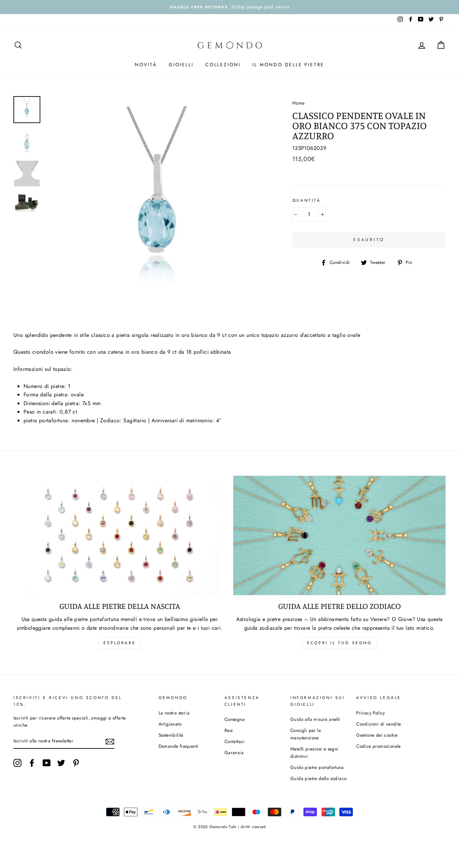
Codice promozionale (378, 746)
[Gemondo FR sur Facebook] (32, 763)
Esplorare (119, 643)
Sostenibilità (171, 735)
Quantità (306, 200)
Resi (228, 730)
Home (298, 103)
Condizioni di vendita (378, 724)
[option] (229, 7)
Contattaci (234, 741)
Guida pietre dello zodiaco (318, 778)
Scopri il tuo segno (339, 643)
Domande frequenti (179, 746)
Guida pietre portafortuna (317, 767)
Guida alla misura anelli (315, 719)
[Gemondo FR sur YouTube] (47, 763)
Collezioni (223, 64)
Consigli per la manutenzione (305, 734)
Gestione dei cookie (377, 735)
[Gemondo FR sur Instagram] (17, 763)
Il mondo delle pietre (288, 64)
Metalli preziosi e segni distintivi (314, 752)
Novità (146, 64)
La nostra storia (174, 712)
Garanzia (234, 752)
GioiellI (181, 64)
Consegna (234, 719)
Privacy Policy (370, 712)
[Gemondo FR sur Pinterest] (76, 763)
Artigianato (170, 724)
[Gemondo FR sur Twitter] (61, 763)
